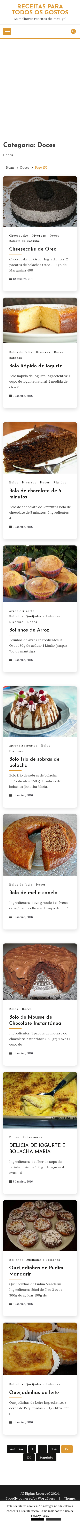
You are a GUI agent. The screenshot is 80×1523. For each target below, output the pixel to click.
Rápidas (15, 358)
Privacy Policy (40, 1515)
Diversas (39, 235)
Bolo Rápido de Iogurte (35, 366)
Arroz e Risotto (22, 611)
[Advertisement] (40, 81)
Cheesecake (18, 235)
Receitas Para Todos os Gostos (40, 10)
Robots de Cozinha (24, 241)
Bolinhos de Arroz (29, 630)
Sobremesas (33, 1137)
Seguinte (46, 1457)
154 (54, 1449)
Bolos (13, 482)
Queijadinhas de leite (34, 1392)
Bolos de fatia (20, 352)
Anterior (17, 1449)
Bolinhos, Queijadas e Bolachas (34, 616)
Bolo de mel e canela (33, 892)
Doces (55, 235)
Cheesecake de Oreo (32, 249)
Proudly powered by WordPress (31, 1498)
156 (28, 1457)
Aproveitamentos (23, 745)
